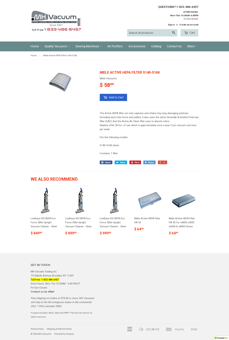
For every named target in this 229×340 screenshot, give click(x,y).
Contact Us (174, 46)
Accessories (137, 46)
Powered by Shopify (64, 334)
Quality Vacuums (56, 46)
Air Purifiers (115, 46)
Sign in (171, 24)
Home (35, 46)
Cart (192, 32)
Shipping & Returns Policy (59, 329)
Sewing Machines (87, 46)
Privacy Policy (37, 329)
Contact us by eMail (42, 291)
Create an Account (188, 24)
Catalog (156, 46)
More (190, 46)
